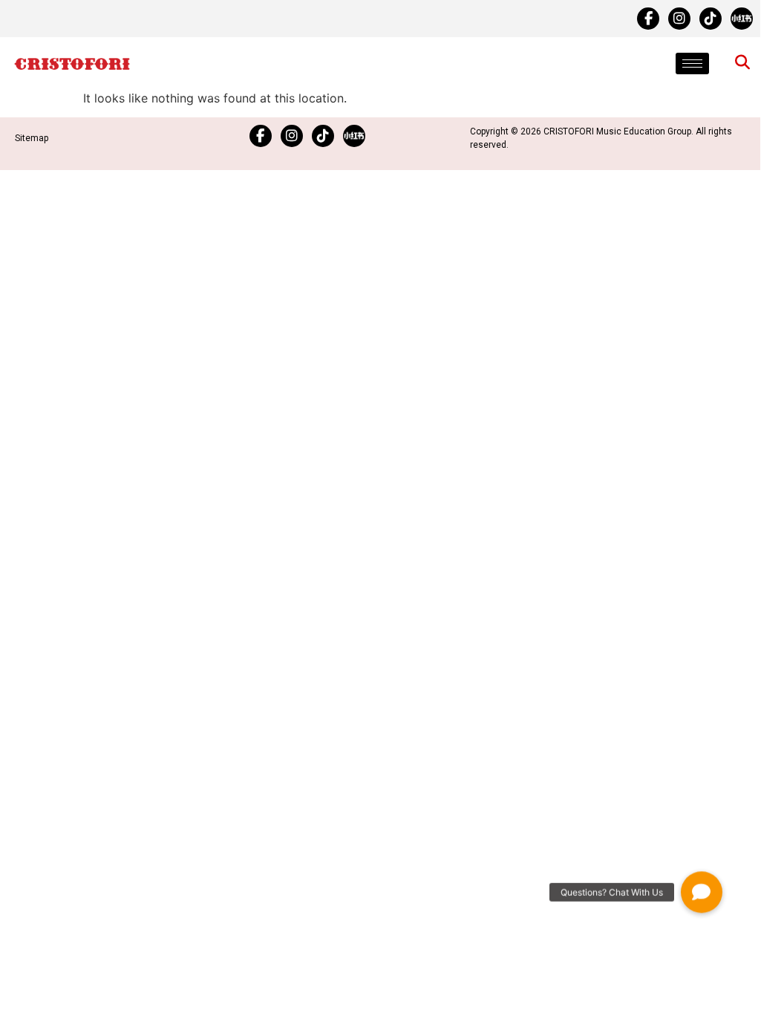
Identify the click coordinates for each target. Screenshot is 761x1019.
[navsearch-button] (742, 63)
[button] (701, 887)
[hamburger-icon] (692, 63)
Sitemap (31, 138)
